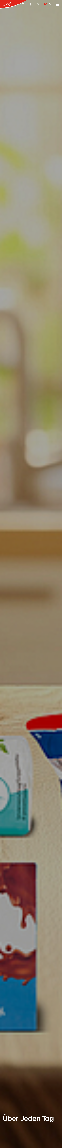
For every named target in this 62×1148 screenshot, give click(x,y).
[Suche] (38, 4)
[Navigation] (57, 4)
